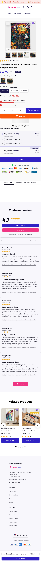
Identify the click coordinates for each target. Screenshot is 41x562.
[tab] (15, 446)
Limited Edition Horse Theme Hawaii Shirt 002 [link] (22, 4)
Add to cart (20, 558)
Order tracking (13, 495)
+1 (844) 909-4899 (14, 477)
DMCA (11, 502)
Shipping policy (13, 518)
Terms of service (14, 515)
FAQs (10, 498)
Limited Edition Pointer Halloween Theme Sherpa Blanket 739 (19, 265)
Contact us (12, 491)
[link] (8, 5)
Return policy (13, 522)
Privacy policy (13, 511)
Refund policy (13, 525)
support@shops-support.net (17, 479)
